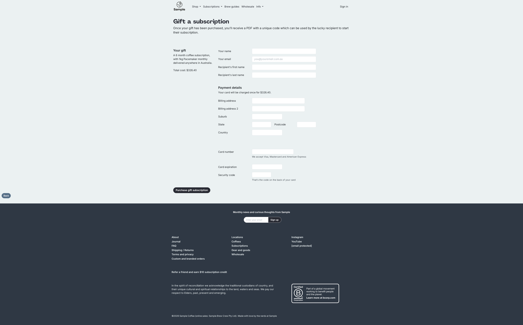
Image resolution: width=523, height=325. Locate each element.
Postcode (280, 124)
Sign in (344, 6)
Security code (226, 175)
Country (223, 132)
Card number (226, 151)
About (175, 237)
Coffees (236, 241)
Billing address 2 (228, 108)
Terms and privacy (183, 254)
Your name (224, 51)
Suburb (222, 116)
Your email (224, 59)
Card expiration (227, 167)
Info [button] (259, 6)
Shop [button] (195, 6)
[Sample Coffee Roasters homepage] (182, 6)
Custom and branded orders (188, 258)
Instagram (297, 237)
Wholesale (247, 6)
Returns (189, 250)
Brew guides (231, 6)
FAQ (174, 245)
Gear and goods (241, 250)
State (221, 124)
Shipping (177, 250)
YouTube (296, 241)
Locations (237, 237)
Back (6, 195)
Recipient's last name (231, 75)
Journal (176, 241)
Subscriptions (240, 245)
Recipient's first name (231, 67)
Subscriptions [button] (211, 6)
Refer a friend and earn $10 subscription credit (199, 272)
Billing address (227, 100)
